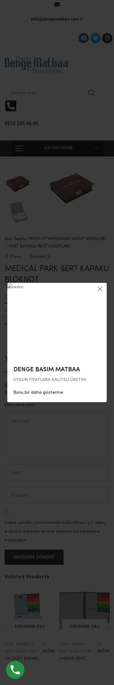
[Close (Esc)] (100, 289)
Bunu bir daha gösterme (38, 392)
